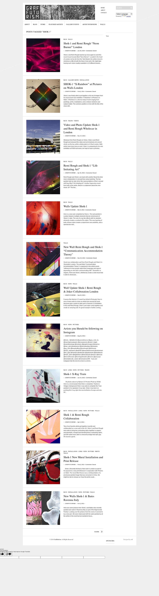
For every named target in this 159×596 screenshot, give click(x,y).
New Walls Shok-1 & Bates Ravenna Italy (79, 498)
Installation (84, 80)
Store (43, 24)
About (103, 10)
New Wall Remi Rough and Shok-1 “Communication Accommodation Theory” (83, 250)
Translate (128, 16)
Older (96, 532)
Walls (102, 24)
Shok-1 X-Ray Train (75, 374)
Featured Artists (56, 24)
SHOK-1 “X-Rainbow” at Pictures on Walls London (83, 86)
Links (70, 370)
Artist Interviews (89, 24)
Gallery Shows (73, 80)
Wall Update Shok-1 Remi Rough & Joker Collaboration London (82, 289)
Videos (76, 121)
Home (103, 8)
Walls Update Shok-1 (75, 206)
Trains (70, 121)
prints (97, 451)
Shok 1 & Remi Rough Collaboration (76, 416)
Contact (104, 12)
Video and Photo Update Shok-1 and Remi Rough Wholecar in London (82, 128)
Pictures (76, 324)
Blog (35, 24)
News (70, 284)
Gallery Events (72, 24)
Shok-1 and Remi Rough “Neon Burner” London (81, 45)
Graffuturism (70, 50)
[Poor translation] (8, 554)
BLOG (65, 39)
